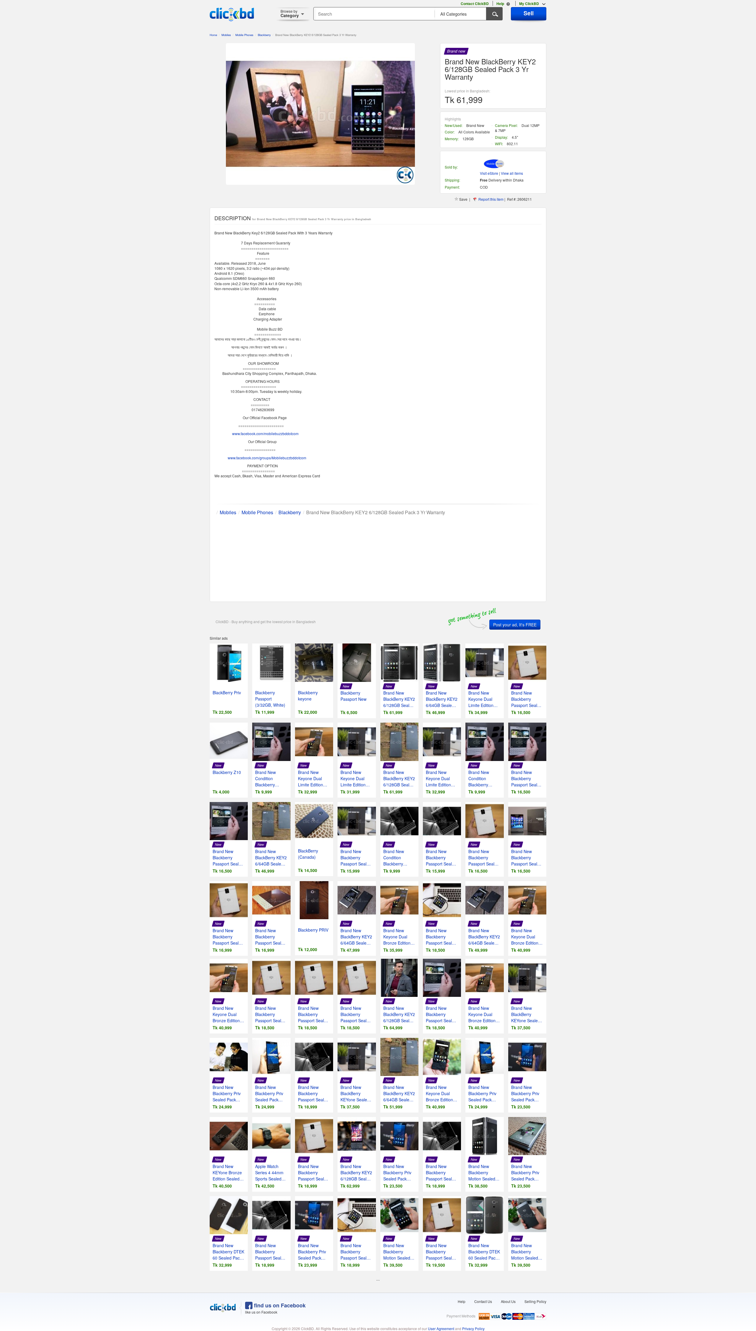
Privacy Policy (473, 1328)
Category (290, 13)
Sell (529, 13)
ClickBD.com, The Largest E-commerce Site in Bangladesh (232, 14)
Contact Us (483, 1301)
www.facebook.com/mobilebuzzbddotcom (265, 433)
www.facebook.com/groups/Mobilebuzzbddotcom (267, 457)
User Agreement (441, 1328)
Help (461, 1301)
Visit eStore (489, 173)
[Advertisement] (378, 557)
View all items (512, 173)
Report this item (491, 199)
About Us (508, 1301)
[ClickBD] (223, 1308)
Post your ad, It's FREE (515, 625)
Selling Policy (535, 1301)
